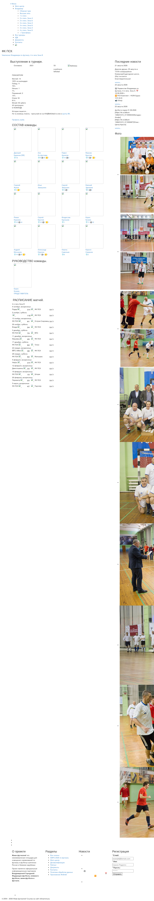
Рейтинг (53, 865)
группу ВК (66, 113)
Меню (13, 3)
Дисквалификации (57, 862)
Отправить (117, 874)
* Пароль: (116, 867)
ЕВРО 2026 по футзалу (59, 857)
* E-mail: (115, 855)
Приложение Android (58, 874)
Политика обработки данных (61, 872)
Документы (19, 40)
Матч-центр (19, 6)
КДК (16, 37)
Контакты (18, 42)
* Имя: (114, 861)
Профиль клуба (18, 119)
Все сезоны (54, 855)
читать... (118, 82)
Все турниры (20, 35)
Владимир (19, 8)
